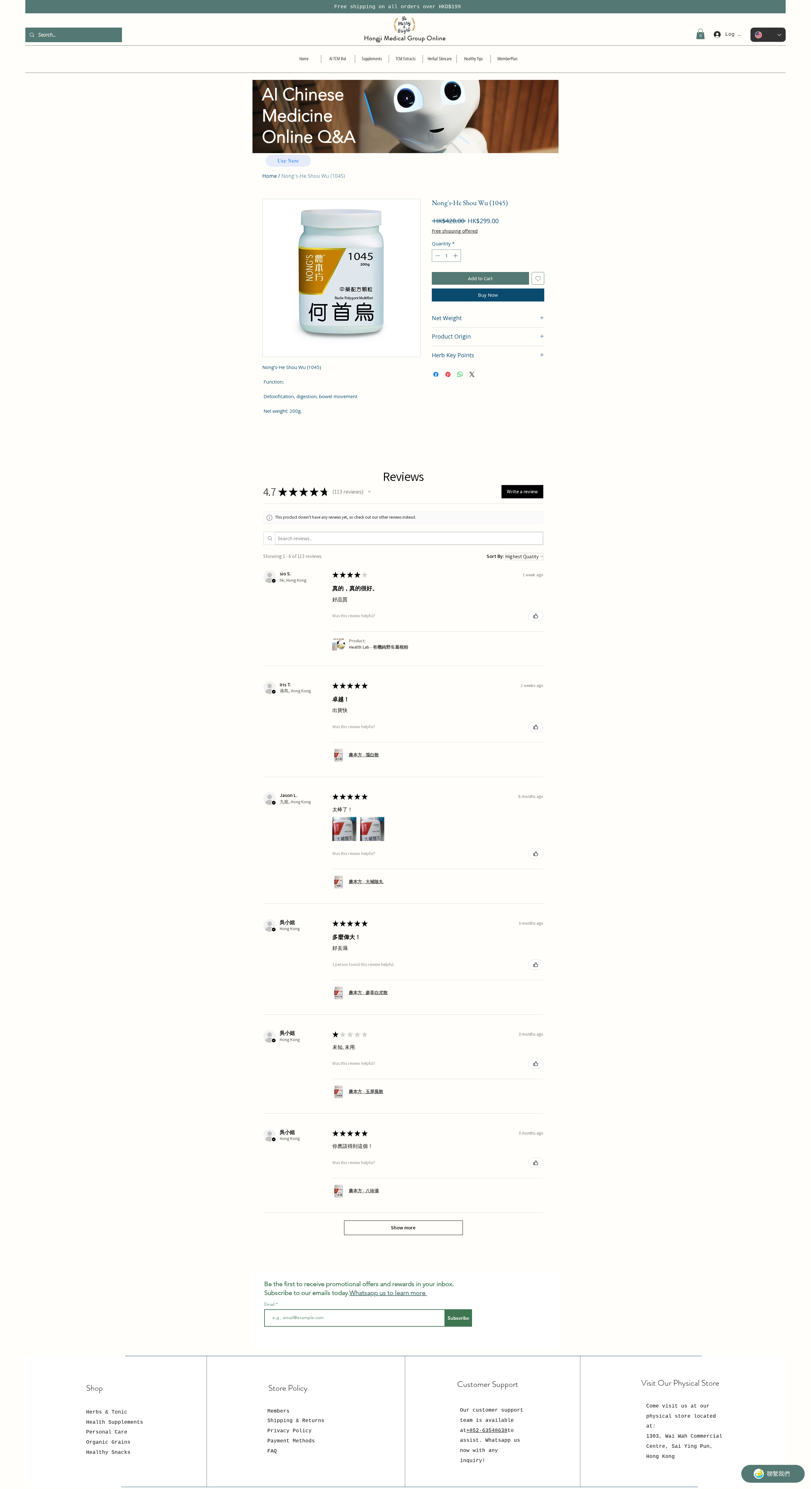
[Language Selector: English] (768, 35)
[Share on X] (472, 374)
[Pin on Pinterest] (448, 374)
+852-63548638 (487, 1431)
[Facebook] (531, 1352)
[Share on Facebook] (436, 374)
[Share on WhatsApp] (460, 374)
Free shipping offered (455, 231)
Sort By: (495, 556)
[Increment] (456, 256)
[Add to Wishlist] (538, 278)
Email (270, 1304)
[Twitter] (541, 1352)
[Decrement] (437, 256)
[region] (405, 129)
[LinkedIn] (550, 1352)
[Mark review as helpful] (535, 616)
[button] (700, 34)
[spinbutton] (446, 256)
